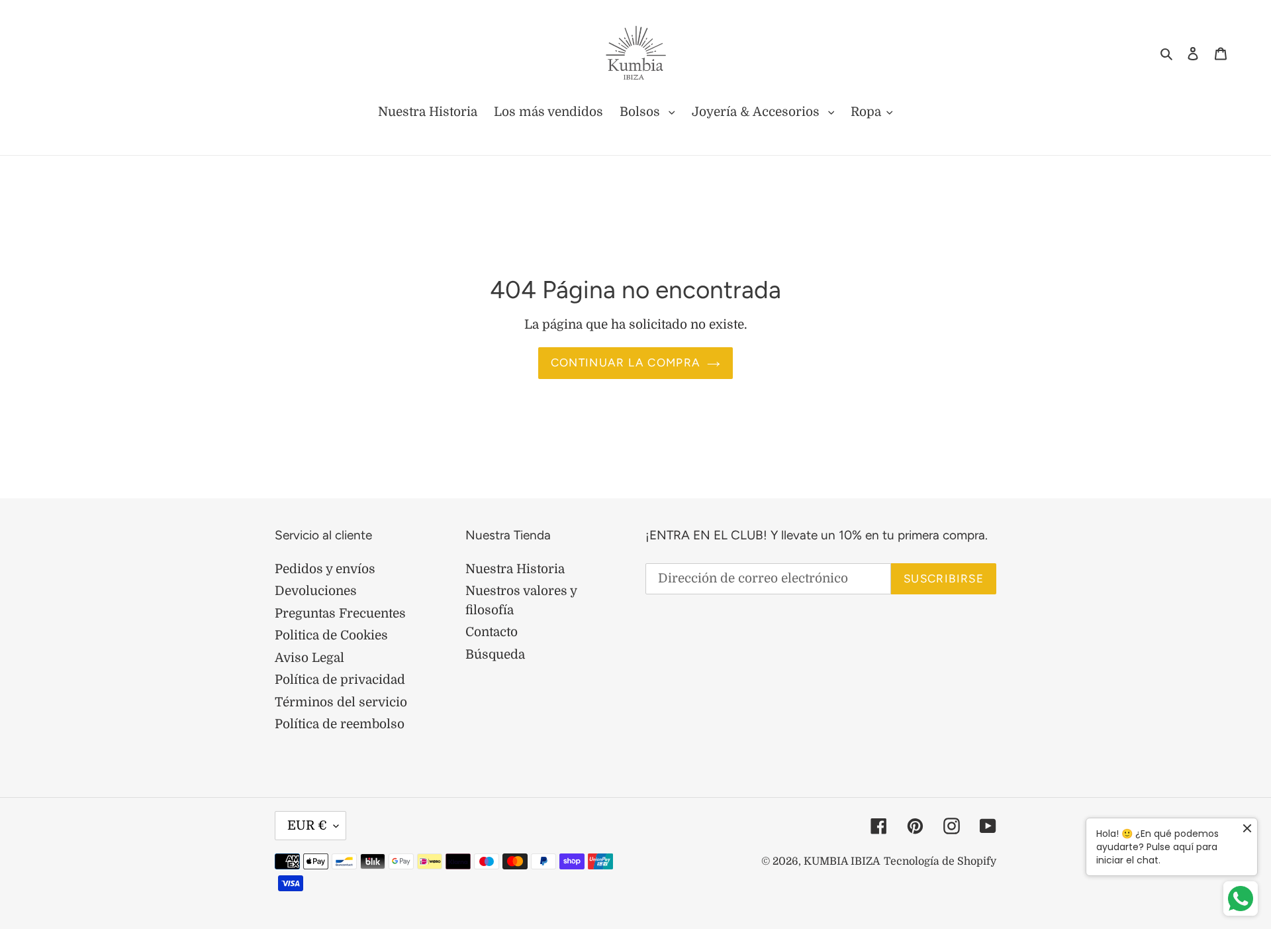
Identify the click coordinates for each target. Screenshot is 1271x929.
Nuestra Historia (515, 569)
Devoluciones (316, 591)
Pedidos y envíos (325, 569)
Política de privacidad (340, 680)
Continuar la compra (626, 362)
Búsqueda (495, 654)
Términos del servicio (341, 702)
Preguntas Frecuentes (340, 613)
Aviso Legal (309, 658)
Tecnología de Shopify (940, 861)
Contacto (491, 632)
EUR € (307, 825)
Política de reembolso (339, 724)
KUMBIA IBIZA (842, 861)
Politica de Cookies (331, 635)
